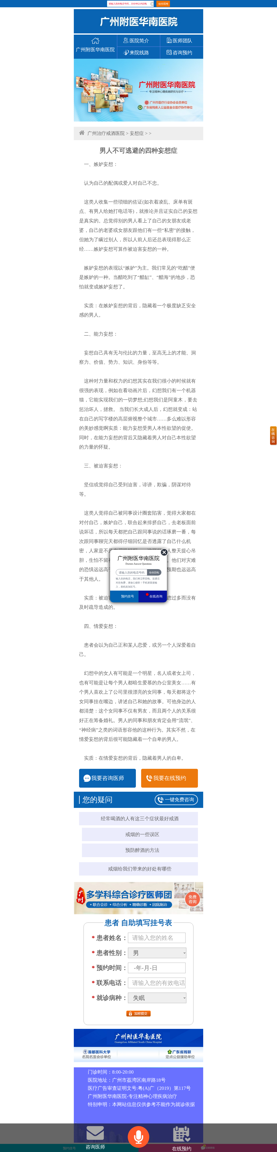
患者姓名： (110, 937)
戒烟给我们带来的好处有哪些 (139, 868)
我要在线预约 (169, 778)
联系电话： (110, 982)
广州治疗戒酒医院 (106, 133)
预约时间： (110, 967)
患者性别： (110, 952)
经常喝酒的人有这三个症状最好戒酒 (140, 818)
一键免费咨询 (179, 799)
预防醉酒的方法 (142, 850)
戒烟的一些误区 (142, 834)
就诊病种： (110, 997)
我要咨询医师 (107, 778)
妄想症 (137, 133)
